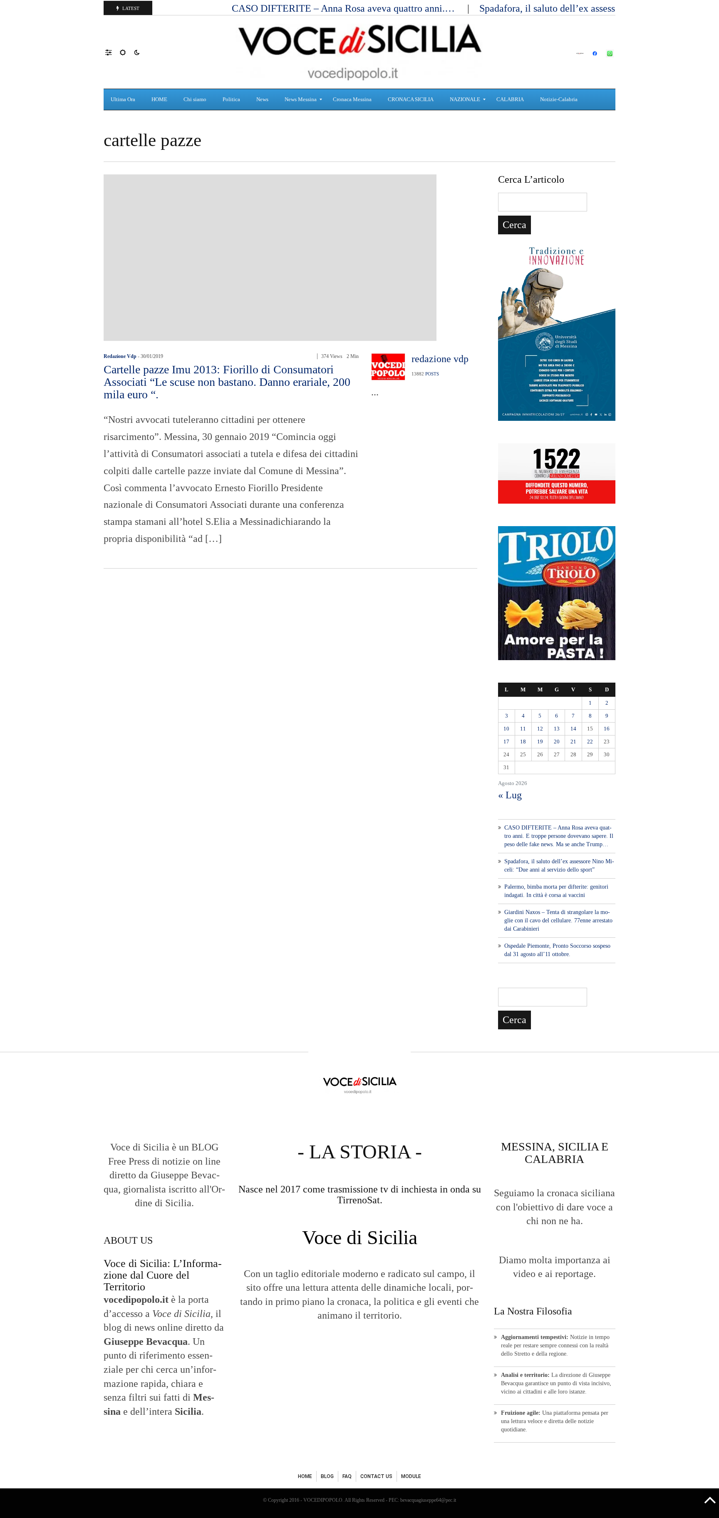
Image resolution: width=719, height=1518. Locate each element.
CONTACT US (376, 1476)
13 (557, 728)
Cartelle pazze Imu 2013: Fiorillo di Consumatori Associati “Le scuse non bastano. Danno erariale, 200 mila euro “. (227, 382)
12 (540, 728)
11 (523, 728)
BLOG (327, 1476)
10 (506, 728)
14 (573, 728)
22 (590, 741)
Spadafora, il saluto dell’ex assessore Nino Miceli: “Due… (599, 8)
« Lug (510, 795)
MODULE (411, 1476)
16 (607, 728)
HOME (305, 1476)
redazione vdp (120, 356)
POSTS (432, 373)
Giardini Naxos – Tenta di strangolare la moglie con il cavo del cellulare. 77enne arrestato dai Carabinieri (558, 920)
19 (540, 741)
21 (573, 741)
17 (506, 741)
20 (557, 741)
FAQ (347, 1476)
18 (523, 741)
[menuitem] (124, 99)
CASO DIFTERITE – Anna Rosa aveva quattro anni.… (344, 8)
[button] (112, 52)
